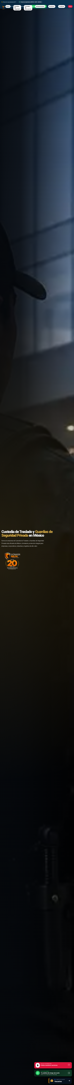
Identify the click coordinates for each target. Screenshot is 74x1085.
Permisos (51, 6)
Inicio (8, 6)
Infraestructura (40, 6)
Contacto (61, 6)
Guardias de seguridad (17, 8)
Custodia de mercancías (28, 8)
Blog (70, 6)
